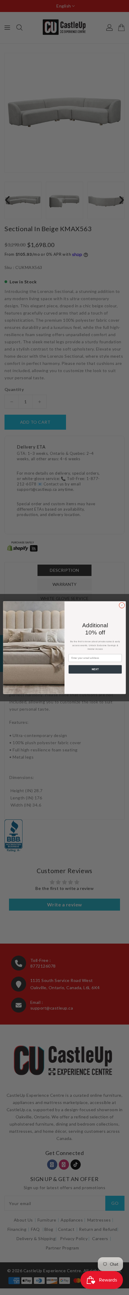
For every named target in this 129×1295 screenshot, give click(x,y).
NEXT (95, 669)
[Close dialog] (121, 605)
